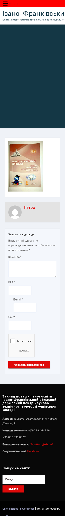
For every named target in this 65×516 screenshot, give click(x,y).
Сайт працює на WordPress (18, 508)
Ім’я (11, 282)
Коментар (14, 257)
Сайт (11, 317)
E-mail (18, 299)
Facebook (33, 451)
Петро (29, 207)
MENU (13, 4)
